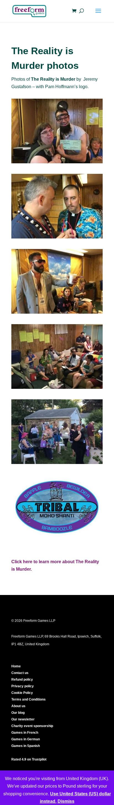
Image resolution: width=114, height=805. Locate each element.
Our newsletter (23, 719)
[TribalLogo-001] (57, 539)
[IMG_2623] (57, 313)
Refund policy (22, 679)
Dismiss (66, 801)
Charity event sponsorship (32, 726)
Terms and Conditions (28, 699)
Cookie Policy (22, 693)
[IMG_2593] (57, 388)
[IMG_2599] (57, 163)
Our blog (18, 713)
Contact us (19, 673)
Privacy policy (22, 686)
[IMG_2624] (57, 238)
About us (18, 706)
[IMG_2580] (57, 464)
